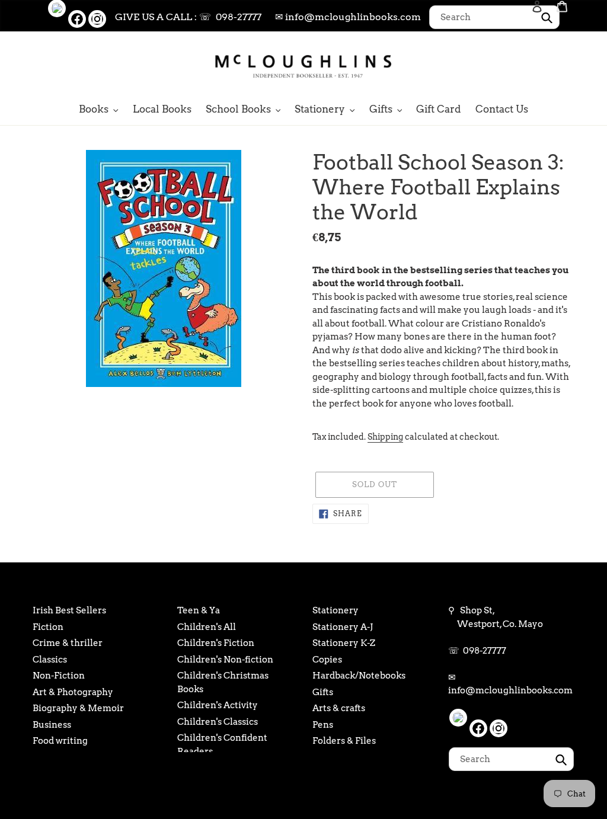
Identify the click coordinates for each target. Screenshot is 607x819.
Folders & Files (344, 740)
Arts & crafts (338, 708)
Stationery (335, 610)
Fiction (48, 627)
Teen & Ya (198, 610)
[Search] (521, 65)
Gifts (322, 692)
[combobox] (494, 17)
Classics (50, 659)
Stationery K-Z (343, 643)
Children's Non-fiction (225, 659)
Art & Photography (73, 692)
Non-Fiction (59, 675)
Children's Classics (217, 721)
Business (52, 724)
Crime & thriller (68, 643)
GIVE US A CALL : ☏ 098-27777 (188, 17)
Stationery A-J (342, 627)
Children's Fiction (215, 643)
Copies (327, 659)
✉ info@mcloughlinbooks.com (348, 17)
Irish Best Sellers (69, 610)
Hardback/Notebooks (358, 675)
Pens (322, 724)
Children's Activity (217, 705)
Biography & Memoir (78, 708)
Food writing (60, 740)
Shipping (385, 437)
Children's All (206, 627)
